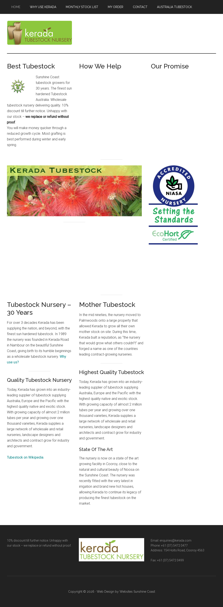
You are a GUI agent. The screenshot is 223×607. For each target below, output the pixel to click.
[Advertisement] (111, 101)
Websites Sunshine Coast (137, 591)
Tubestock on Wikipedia (25, 457)
